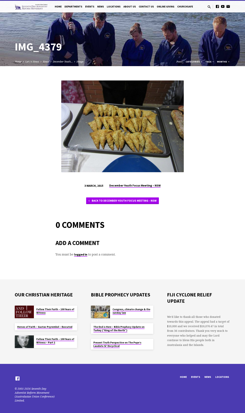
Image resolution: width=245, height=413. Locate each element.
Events (89, 6)
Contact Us (146, 6)
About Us (129, 6)
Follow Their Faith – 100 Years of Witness (55, 311)
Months (222, 61)
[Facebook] (217, 6)
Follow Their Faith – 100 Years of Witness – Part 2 (55, 341)
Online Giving (165, 6)
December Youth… (63, 61)
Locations (114, 6)
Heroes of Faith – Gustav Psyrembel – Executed (44, 327)
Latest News (32, 61)
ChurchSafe (185, 6)
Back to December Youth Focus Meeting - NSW (124, 200)
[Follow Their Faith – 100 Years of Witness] (24, 312)
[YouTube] (223, 6)
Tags (208, 61)
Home (58, 6)
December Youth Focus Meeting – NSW (135, 185)
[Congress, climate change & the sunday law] (100, 312)
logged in (80, 254)
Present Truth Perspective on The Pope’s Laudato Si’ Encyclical (117, 344)
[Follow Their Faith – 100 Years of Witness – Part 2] (24, 341)
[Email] (228, 6)
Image (80, 61)
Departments (73, 6)
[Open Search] (209, 7)
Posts (179, 61)
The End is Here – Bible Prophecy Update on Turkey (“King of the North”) (119, 328)
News (100, 6)
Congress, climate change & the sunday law (131, 311)
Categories (193, 61)
